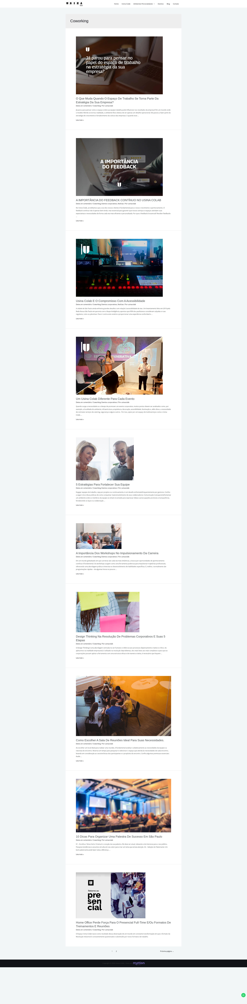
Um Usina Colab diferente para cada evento (105, 398)
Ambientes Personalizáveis (143, 4)
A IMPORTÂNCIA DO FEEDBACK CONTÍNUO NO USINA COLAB (118, 200)
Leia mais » (80, 120)
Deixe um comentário (84, 106)
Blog (168, 4)
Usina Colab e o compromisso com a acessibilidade (110, 300)
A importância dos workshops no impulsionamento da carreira (117, 553)
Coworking (97, 106)
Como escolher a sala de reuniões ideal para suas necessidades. (120, 740)
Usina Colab (126, 4)
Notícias (121, 204)
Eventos (161, 4)
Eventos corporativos (109, 204)
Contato (176, 4)
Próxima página (167, 951)
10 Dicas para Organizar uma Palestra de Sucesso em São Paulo (119, 836)
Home (116, 4)
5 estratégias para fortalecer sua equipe (103, 484)
